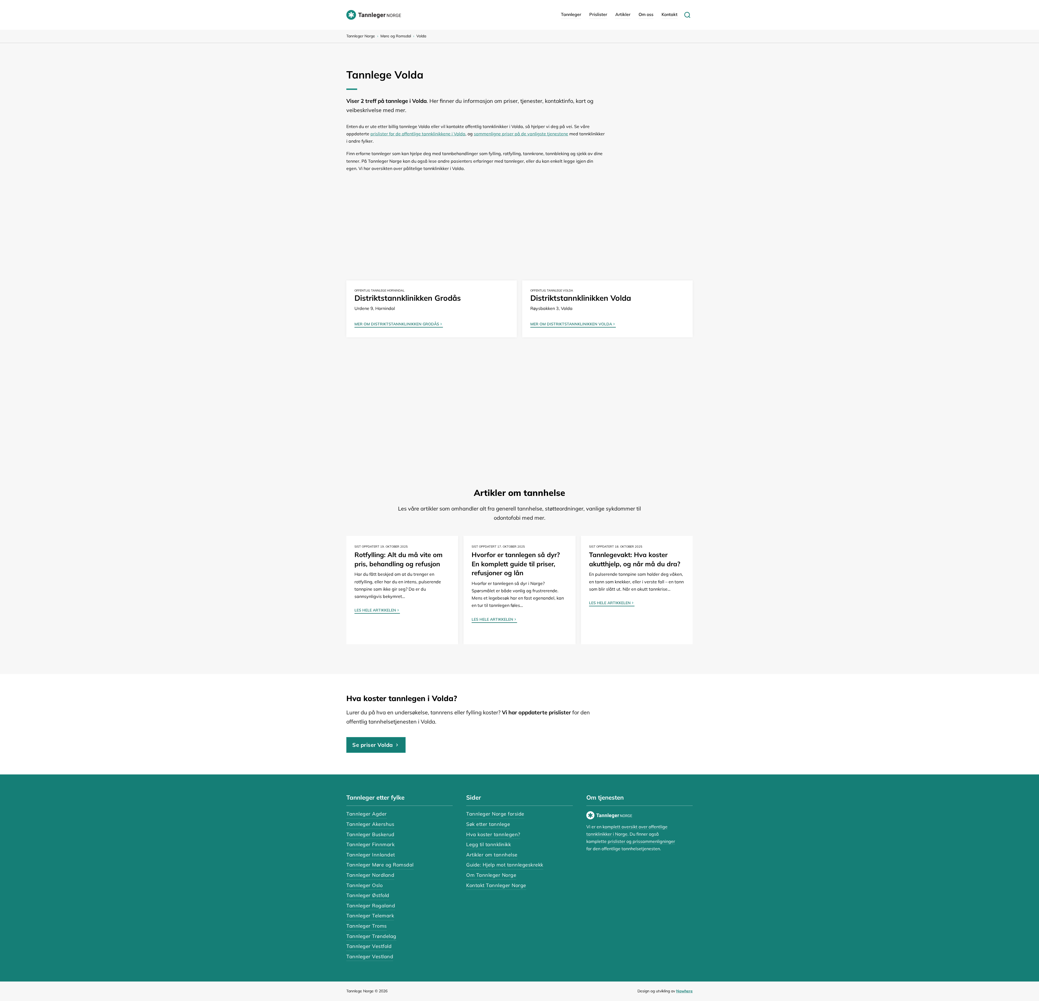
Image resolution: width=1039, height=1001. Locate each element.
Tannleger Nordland (370, 875)
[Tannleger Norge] (373, 15)
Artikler (622, 14)
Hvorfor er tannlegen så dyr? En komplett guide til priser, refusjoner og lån (516, 564)
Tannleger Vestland (369, 956)
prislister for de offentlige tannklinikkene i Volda (417, 133)
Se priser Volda (372, 744)
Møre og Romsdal (395, 36)
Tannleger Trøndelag (371, 936)
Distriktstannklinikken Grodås (407, 298)
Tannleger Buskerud (370, 834)
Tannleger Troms (366, 926)
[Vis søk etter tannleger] (687, 14)
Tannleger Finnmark (370, 844)
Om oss (646, 14)
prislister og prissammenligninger (641, 841)
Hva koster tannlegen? (493, 834)
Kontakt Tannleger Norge (496, 885)
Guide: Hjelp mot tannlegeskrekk (504, 865)
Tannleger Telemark (370, 915)
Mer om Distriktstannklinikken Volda (571, 324)
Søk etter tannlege (488, 824)
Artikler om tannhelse (492, 855)
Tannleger (571, 14)
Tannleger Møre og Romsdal (380, 865)
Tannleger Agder (366, 814)
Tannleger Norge (360, 36)
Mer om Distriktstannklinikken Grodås (396, 324)
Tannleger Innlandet (370, 855)
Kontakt (670, 14)
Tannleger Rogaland (370, 905)
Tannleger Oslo (364, 885)
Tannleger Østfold (367, 895)
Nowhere (684, 991)
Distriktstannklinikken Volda (580, 298)
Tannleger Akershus (370, 824)
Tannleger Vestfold (369, 946)
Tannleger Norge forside (495, 814)
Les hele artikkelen (375, 610)
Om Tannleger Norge (491, 875)
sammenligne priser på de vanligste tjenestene (521, 133)
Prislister (598, 14)
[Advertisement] (508, 218)
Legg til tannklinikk (488, 844)
